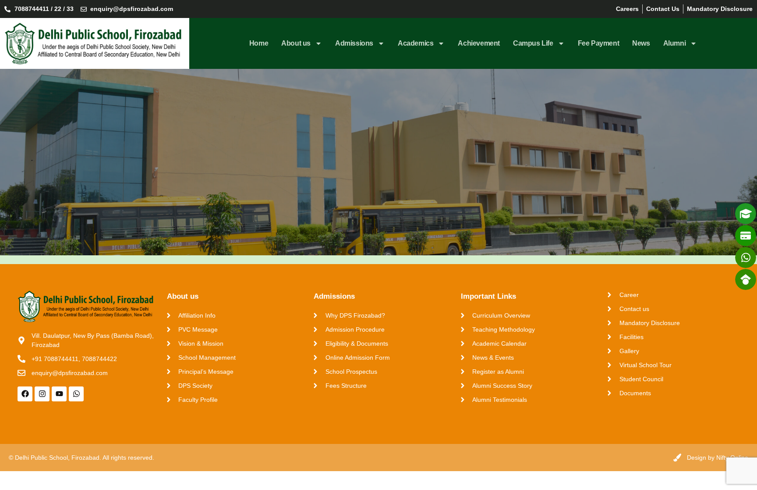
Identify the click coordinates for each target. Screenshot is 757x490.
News (641, 43)
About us (296, 43)
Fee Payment (598, 43)
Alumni (674, 43)
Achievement (479, 43)
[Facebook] (25, 393)
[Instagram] (42, 393)
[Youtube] (59, 393)
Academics (415, 43)
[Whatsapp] (76, 393)
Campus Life (533, 43)
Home (258, 43)
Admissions (354, 43)
